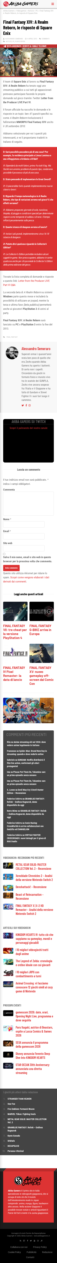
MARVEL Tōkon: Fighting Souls (22, 1114)
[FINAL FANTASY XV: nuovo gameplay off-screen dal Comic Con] (41, 662)
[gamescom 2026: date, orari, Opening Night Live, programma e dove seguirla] (8, 1015)
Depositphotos (40, 1233)
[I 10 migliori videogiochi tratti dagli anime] (8, 952)
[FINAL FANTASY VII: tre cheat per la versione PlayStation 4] (15, 620)
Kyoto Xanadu (14, 1135)
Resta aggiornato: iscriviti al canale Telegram (26, 46)
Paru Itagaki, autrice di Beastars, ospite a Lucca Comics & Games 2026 (34, 1031)
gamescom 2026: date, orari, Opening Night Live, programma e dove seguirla (34, 1016)
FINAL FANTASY (12, 337)
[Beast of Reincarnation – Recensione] (8, 897)
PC (37, 11)
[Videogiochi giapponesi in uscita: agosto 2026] (28, 722)
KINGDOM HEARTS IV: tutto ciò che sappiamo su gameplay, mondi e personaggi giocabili (34, 938)
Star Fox (11, 1104)
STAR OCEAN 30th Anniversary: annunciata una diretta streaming (33, 1069)
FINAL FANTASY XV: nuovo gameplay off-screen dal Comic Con (41, 675)
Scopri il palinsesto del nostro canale (29, 428)
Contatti (30, 1257)
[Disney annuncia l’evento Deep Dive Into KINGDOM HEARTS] (8, 1056)
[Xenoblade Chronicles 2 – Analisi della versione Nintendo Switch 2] (8, 878)
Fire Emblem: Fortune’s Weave (21, 1109)
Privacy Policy (40, 1247)
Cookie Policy (14, 1252)
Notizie (31, 11)
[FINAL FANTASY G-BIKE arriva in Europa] (41, 620)
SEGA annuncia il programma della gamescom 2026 (32, 1044)
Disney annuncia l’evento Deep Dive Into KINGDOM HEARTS (33, 1055)
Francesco (11, 751)
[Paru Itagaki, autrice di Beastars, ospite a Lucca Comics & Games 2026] (8, 1030)
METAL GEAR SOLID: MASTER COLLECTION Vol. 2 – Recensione (33, 866)
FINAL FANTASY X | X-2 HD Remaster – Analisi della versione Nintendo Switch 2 (34, 909)
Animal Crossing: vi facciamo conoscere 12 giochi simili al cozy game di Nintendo (34, 987)
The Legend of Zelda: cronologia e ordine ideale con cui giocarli (34, 963)
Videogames (21, 11)
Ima (8, 772)
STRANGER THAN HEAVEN (20, 1099)
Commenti (46, 39)
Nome (6, 519)
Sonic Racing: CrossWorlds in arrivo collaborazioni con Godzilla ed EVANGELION (25, 826)
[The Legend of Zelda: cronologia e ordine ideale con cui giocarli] (8, 963)
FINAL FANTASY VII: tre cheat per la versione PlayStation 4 (15, 632)
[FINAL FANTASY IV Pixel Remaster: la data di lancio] (15, 662)
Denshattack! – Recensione (31, 887)
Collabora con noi (18, 1247)
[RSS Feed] (20, 1241)
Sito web (7, 543)
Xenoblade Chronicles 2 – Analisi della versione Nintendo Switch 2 (34, 878)
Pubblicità (31, 1252)
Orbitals (11, 1141)
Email (6, 531)
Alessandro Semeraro (14, 39)
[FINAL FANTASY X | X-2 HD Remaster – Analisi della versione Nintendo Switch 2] (8, 908)
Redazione (47, 1252)
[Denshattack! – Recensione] (8, 890)
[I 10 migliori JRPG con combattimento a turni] (8, 975)
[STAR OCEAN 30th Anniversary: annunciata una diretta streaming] (8, 1067)
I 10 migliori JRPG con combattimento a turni (28, 974)
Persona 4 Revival (16, 1151)
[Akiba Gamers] (21, 6)
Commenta (9, 489)
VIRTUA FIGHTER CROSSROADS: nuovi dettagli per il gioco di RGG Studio (26, 838)
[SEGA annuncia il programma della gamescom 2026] (8, 1045)
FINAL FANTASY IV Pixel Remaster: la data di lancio (14, 674)
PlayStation (20, 41)
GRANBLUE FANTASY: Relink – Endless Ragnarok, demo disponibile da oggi (26, 801)
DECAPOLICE (13, 1146)
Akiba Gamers (9, 11)
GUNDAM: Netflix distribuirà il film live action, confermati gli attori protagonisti (26, 763)
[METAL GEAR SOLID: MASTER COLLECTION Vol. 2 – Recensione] (8, 867)
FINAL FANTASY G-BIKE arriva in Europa (40, 630)
